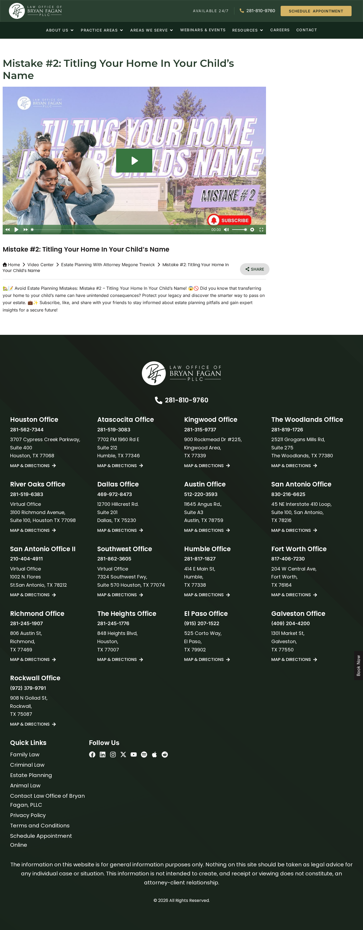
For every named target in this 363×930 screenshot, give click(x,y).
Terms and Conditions (40, 825)
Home (14, 264)
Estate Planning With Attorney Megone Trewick (108, 264)
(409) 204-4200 (290, 623)
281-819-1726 (287, 429)
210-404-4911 (26, 558)
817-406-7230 (288, 558)
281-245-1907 (26, 623)
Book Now (358, 665)
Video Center (40, 264)
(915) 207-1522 (201, 623)
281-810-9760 (186, 400)
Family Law (24, 754)
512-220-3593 (200, 494)
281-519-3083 (113, 429)
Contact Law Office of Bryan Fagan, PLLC (47, 800)
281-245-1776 (113, 623)
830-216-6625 (288, 494)
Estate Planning (31, 775)
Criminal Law (27, 765)
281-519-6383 (26, 494)
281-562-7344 (27, 429)
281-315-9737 (200, 429)
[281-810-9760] (158, 400)
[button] (60, 30)
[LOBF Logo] (181, 373)
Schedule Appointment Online (41, 840)
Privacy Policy (28, 815)
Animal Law (25, 785)
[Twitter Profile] (123, 754)
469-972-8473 (114, 494)
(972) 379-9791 (28, 688)
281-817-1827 (200, 558)
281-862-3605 (114, 558)
